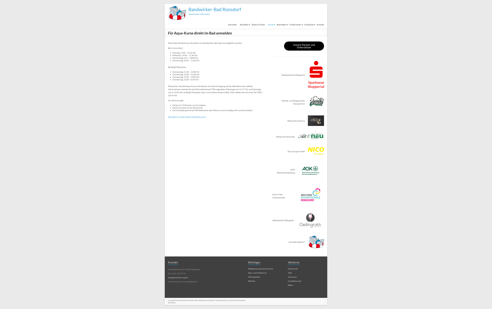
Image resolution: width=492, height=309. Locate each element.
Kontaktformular (294, 281)
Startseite (232, 24)
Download (309, 24)
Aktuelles (244, 24)
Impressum (292, 277)
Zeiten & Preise (258, 24)
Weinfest (251, 281)
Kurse (270, 24)
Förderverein (295, 24)
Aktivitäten (281, 24)
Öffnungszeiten (254, 277)
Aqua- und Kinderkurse (257, 273)
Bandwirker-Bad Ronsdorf (214, 9)
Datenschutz (293, 269)
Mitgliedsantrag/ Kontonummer (260, 269)
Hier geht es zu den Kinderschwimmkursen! (187, 117)
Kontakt (320, 24)
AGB (290, 273)
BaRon (290, 285)
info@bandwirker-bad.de (178, 277)
